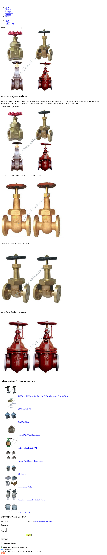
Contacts (8, 15)
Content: (3, 531)
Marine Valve (10, 24)
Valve (8, 22)
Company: (4, 525)
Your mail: (4, 521)
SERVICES (9, 13)
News (7, 16)
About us (8, 9)
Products (8, 11)
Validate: (4, 535)
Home (7, 7)
